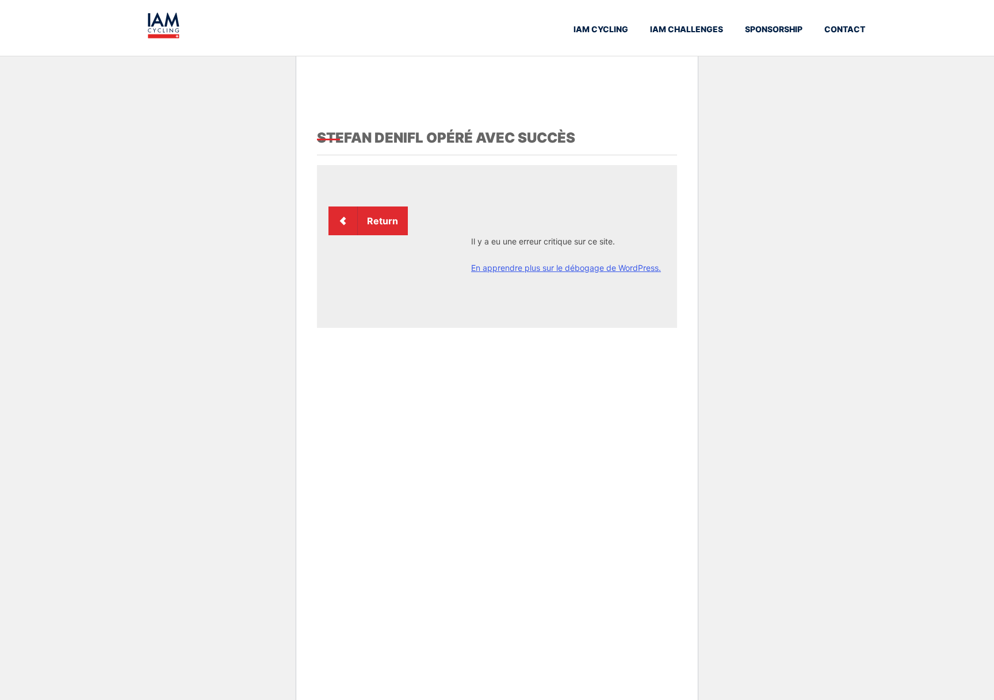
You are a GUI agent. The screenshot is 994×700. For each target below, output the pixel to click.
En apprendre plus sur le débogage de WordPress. (566, 268)
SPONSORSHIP (773, 29)
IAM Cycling (601, 29)
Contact (844, 29)
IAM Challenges (686, 29)
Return (382, 221)
